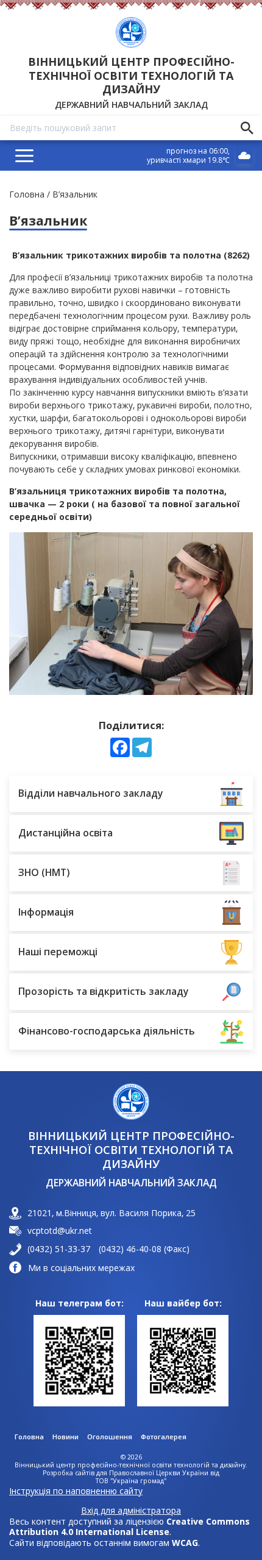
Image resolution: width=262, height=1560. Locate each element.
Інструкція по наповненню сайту (76, 1491)
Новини (65, 1437)
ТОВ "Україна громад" (131, 1481)
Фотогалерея (163, 1437)
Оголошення (109, 1437)
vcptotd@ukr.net (59, 1230)
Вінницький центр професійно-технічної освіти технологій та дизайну (131, 75)
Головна (26, 194)
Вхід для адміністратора (131, 1510)
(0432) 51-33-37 (58, 1249)
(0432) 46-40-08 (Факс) (144, 1249)
